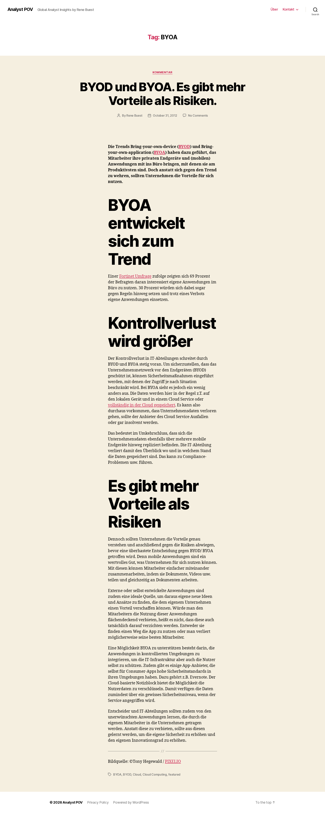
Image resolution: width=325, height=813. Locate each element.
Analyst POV (20, 9)
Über (274, 9)
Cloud (137, 774)
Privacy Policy (98, 802)
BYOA (159, 152)
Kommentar (162, 72)
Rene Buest (134, 115)
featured (174, 774)
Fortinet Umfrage (135, 276)
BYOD (184, 146)
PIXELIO (173, 761)
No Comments (198, 115)
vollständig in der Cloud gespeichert (141, 405)
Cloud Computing (155, 774)
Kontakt (288, 9)
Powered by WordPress (131, 802)
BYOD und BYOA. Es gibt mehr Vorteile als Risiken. (162, 94)
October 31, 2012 (165, 115)
